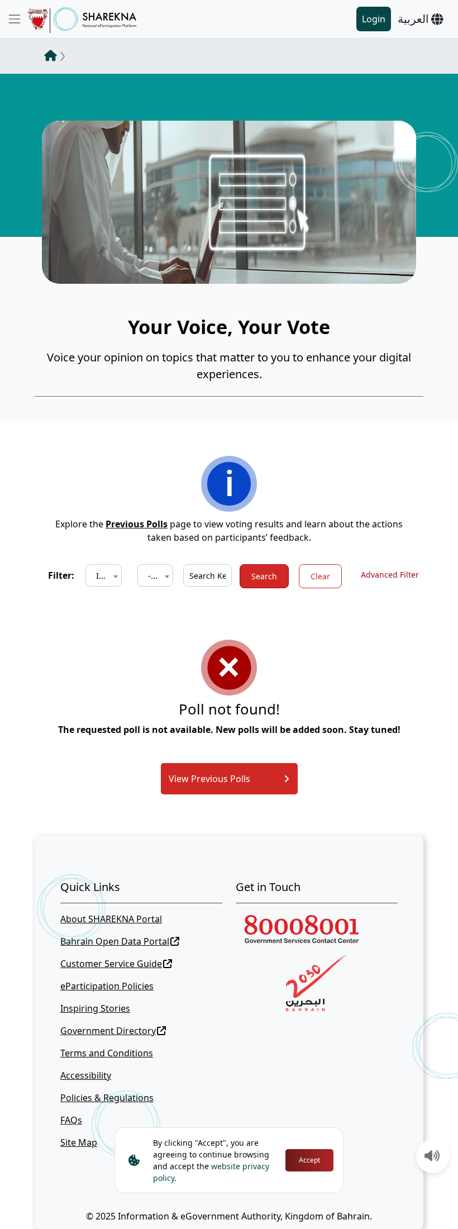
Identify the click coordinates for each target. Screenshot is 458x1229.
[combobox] (103, 575)
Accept (309, 1160)
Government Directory (108, 1031)
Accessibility (85, 1075)
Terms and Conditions (106, 1053)
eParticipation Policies (107, 986)
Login (373, 19)
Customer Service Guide (111, 964)
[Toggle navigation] (14, 19)
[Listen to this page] (432, 1157)
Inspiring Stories (95, 1008)
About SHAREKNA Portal (111, 919)
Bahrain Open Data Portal (114, 941)
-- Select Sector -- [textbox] (158, 575)
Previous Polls (137, 524)
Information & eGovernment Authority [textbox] (106, 575)
